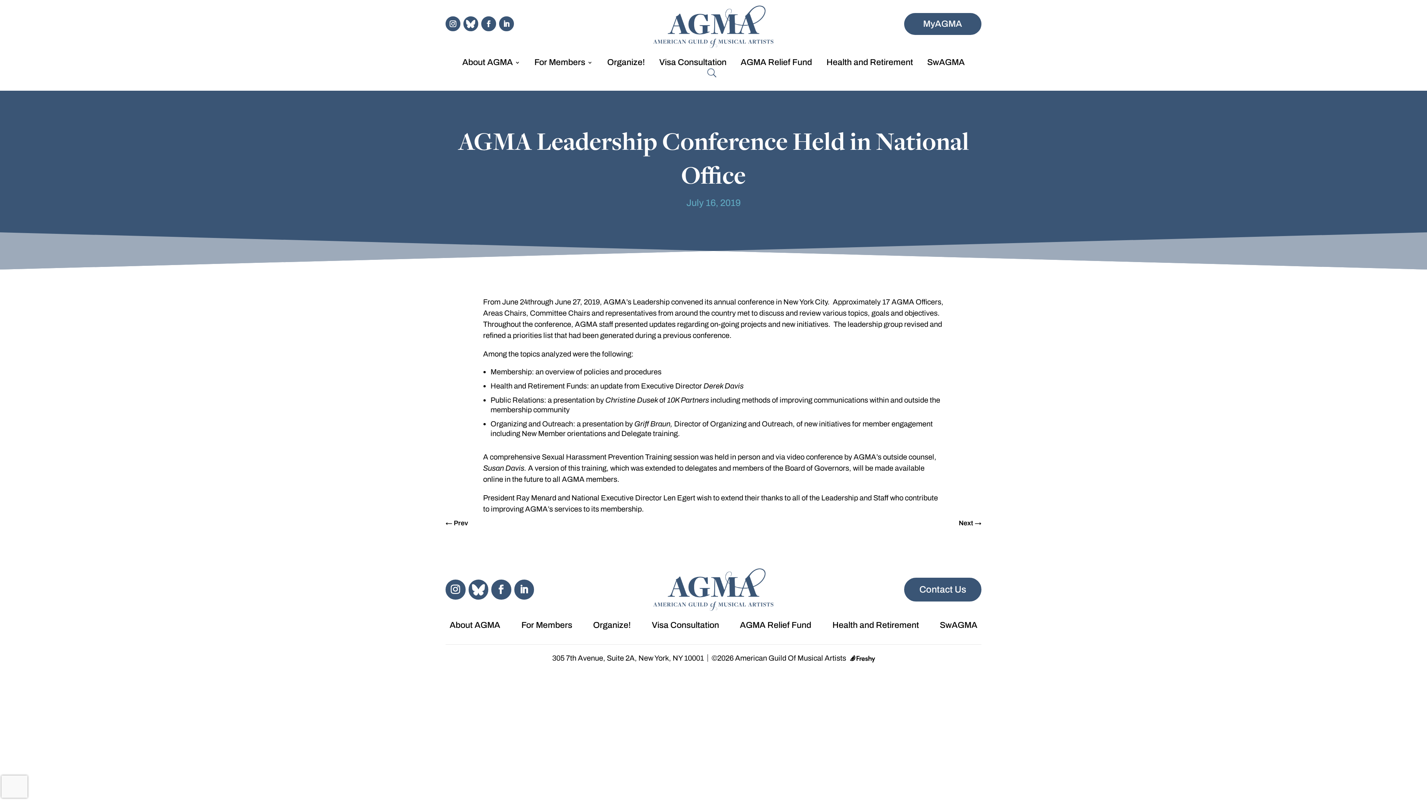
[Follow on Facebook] (488, 23)
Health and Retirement (869, 63)
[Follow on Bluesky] (470, 23)
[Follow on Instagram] (453, 23)
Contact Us (942, 589)
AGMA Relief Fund (776, 63)
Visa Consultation (693, 63)
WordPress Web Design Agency (862, 658)
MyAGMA (942, 24)
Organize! (626, 63)
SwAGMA (946, 63)
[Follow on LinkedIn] (506, 23)
